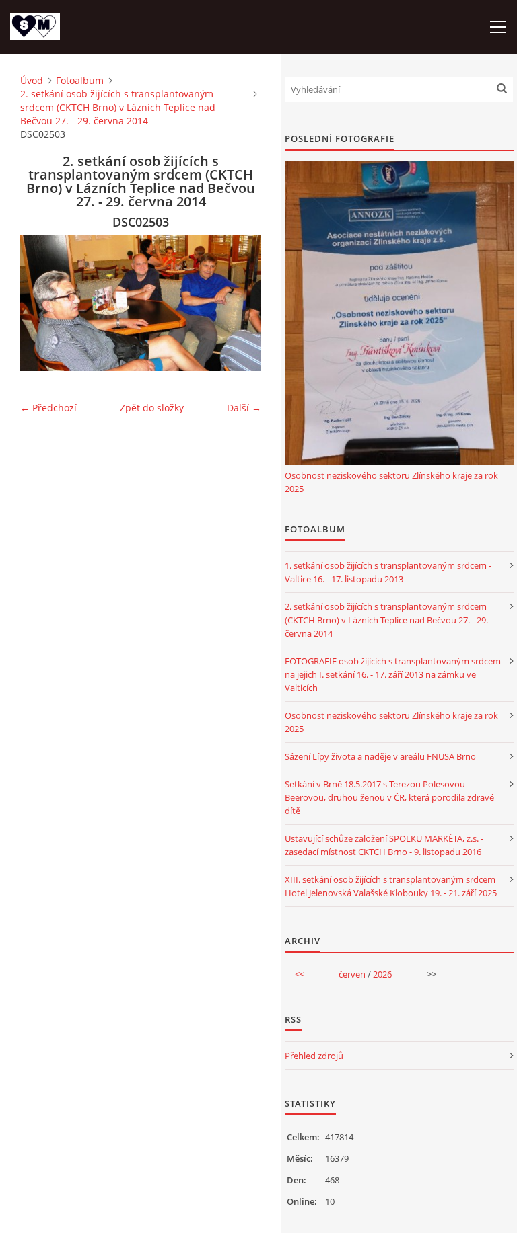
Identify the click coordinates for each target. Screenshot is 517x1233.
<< (299, 974)
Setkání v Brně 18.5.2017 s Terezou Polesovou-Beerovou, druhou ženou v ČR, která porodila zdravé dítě (389, 797)
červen (352, 974)
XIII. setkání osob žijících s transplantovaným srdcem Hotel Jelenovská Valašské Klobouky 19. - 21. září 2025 (391, 886)
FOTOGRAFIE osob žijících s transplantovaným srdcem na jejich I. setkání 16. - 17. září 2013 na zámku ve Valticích (393, 674)
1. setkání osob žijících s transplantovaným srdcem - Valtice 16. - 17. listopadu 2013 (388, 572)
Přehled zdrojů (314, 1055)
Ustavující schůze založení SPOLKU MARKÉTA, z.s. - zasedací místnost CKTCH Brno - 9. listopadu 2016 (384, 845)
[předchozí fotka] (42, 303)
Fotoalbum (80, 80)
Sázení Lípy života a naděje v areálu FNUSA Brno (380, 756)
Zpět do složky (152, 407)
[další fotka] (239, 303)
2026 (382, 974)
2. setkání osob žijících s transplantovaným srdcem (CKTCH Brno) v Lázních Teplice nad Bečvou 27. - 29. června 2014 (117, 107)
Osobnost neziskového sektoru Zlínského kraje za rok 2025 (391, 482)
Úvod (31, 80)
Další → (244, 407)
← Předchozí (48, 407)
